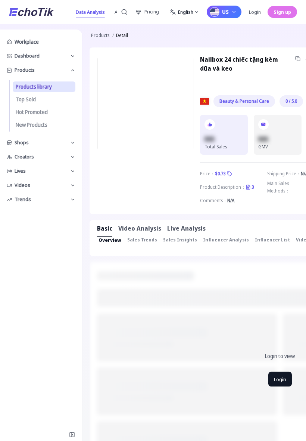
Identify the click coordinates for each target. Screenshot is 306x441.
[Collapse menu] (72, 434)
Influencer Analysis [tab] (226, 240)
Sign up (282, 12)
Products (100, 35)
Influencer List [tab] (272, 240)
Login (255, 12)
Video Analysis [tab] (139, 228)
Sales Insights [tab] (180, 240)
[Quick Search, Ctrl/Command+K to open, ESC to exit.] (124, 12)
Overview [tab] (110, 240)
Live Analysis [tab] (186, 228)
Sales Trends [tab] (142, 240)
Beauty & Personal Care (244, 101)
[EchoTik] (31, 12)
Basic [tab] (104, 228)
